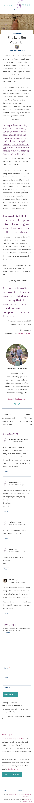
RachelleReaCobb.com (17, 399)
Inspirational (17, 33)
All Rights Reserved (25, 794)
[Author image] (17, 47)
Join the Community (12, 774)
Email (6, 678)
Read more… (13, 769)
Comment (7, 632)
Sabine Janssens (24, 333)
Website (7, 687)
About (6, 790)
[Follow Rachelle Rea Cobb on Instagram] (18, 403)
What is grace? (8, 734)
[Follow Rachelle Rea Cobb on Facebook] (15, 403)
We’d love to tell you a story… (13, 739)
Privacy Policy (27, 797)
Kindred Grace (13, 794)
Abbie (11, 580)
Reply (6, 472)
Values (13, 790)
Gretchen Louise (27, 801)
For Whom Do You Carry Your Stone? (26, 419)
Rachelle (13, 482)
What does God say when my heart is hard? (8, 419)
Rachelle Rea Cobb (18, 50)
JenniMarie (27, 799)
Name (7, 668)
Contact (21, 790)
